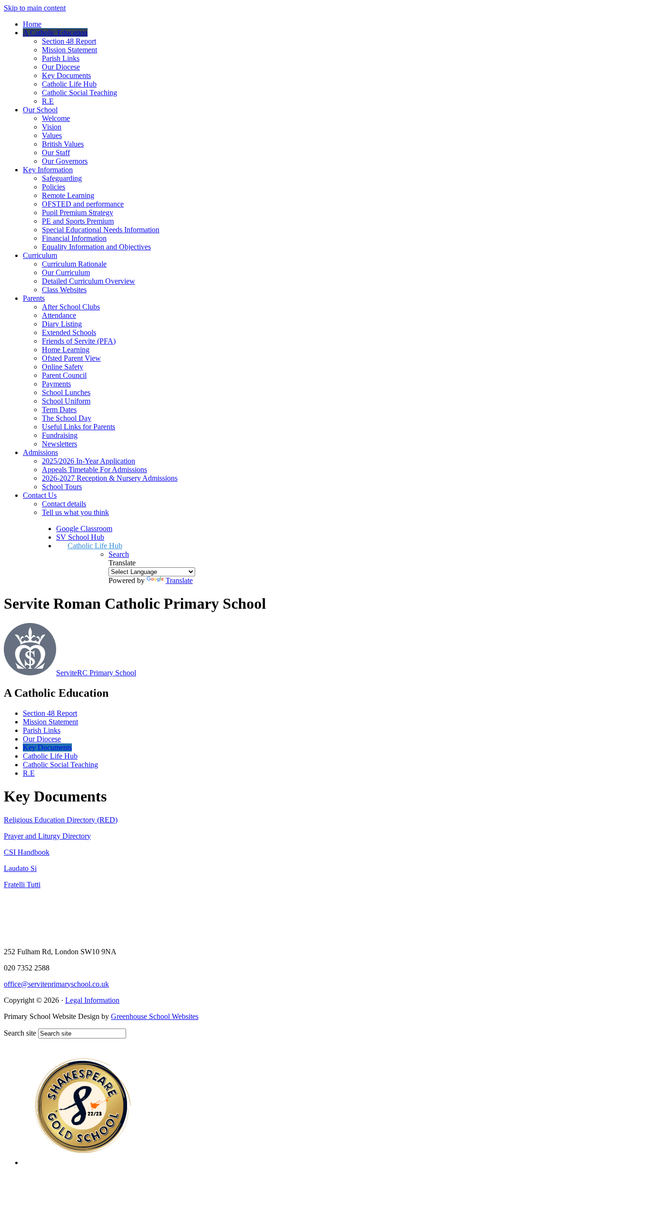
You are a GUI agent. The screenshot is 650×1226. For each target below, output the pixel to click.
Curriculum (40, 255)
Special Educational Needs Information (100, 230)
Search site (20, 1033)
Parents (34, 298)
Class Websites (64, 290)
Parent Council (64, 375)
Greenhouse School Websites (154, 1016)
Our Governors (65, 161)
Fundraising (60, 435)
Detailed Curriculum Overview (88, 281)
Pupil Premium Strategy (77, 212)
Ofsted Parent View (71, 358)
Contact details (64, 504)
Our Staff (56, 152)
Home (32, 24)
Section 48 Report (69, 41)
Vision (51, 127)
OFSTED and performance (83, 204)
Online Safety (62, 367)
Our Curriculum (66, 272)
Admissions (40, 452)
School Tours (62, 487)
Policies (53, 187)
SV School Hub (80, 537)
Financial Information (74, 238)
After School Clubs (71, 307)
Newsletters (59, 444)
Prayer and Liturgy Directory (47, 836)
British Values (63, 144)
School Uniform (66, 401)
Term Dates (59, 409)
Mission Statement (69, 50)
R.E (48, 101)
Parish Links (60, 58)
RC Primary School (96, 673)
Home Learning (65, 350)
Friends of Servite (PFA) (79, 341)
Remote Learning (68, 195)
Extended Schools (69, 332)
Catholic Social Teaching (79, 93)
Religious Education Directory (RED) (61, 820)
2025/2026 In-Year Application (88, 461)
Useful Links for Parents (78, 427)
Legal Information (92, 1000)
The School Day (66, 418)
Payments (56, 384)
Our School (40, 110)
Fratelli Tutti (22, 884)
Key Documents (66, 75)
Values (52, 135)
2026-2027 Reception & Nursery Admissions (109, 478)
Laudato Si (20, 868)
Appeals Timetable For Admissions (94, 469)
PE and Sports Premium (78, 221)
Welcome (56, 118)
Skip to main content (35, 8)
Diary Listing (62, 324)
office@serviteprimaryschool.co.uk (56, 984)
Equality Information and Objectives (96, 247)
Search (118, 554)
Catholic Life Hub (69, 84)
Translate (179, 580)
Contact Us (40, 495)
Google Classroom (84, 528)
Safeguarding (62, 178)
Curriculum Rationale (74, 264)
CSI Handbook (26, 852)
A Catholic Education (55, 33)
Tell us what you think (75, 512)
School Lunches (66, 392)
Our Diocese (61, 67)
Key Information (48, 170)
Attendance (59, 315)
